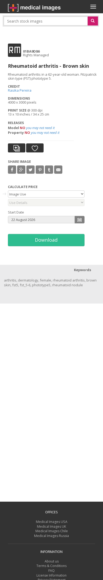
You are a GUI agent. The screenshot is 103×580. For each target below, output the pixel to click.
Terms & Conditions (51, 566)
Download (46, 240)
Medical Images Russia (51, 536)
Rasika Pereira (19, 90)
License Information (51, 575)
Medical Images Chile (51, 531)
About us (52, 561)
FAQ (51, 570)
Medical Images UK (51, 526)
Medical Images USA (51, 521)
